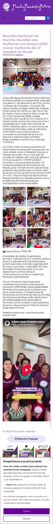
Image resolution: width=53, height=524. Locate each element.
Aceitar (26, 511)
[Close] (50, 459)
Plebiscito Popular (26, 438)
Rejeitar (26, 518)
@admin (19, 55)
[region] (26, 490)
